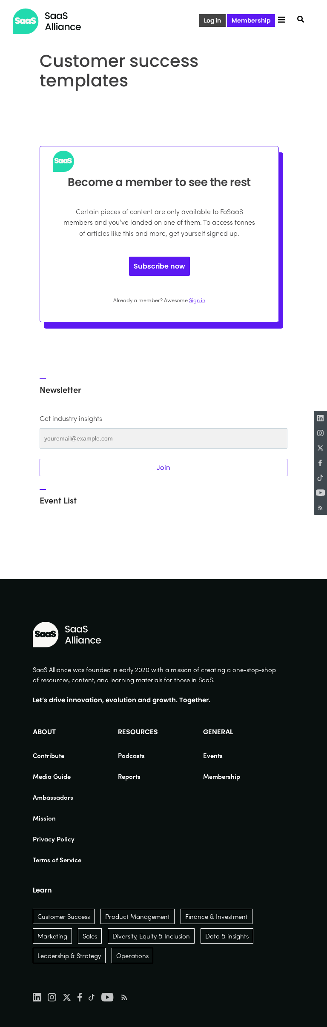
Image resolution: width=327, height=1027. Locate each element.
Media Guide (52, 776)
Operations (132, 955)
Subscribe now (159, 266)
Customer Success (63, 916)
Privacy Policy (54, 839)
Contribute (48, 755)
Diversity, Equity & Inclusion (151, 936)
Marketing (52, 936)
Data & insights (227, 936)
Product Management (137, 916)
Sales (90, 936)
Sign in (197, 300)
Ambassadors (53, 797)
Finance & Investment (216, 916)
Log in (212, 20)
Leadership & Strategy (69, 955)
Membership (251, 20)
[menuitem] (57, 755)
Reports (129, 776)
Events (213, 755)
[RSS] (320, 507)
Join (163, 467)
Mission (44, 818)
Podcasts (131, 755)
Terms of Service (57, 859)
